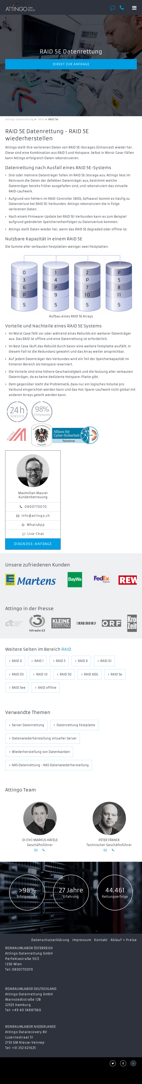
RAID (66, 649)
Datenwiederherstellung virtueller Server (44, 738)
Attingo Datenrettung (19, 119)
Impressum (81, 940)
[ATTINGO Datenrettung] (20, 6)
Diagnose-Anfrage (33, 544)
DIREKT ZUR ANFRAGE (71, 64)
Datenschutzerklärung (50, 940)
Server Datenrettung (28, 725)
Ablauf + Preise (124, 940)
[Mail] (36, 850)
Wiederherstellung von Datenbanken (41, 752)
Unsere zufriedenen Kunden (37, 565)
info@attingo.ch (35, 516)
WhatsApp (36, 525)
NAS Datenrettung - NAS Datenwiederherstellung (50, 765)
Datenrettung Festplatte (76, 725)
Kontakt (101, 940)
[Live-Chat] (114, 7)
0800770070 (36, 507)
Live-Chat (35, 534)
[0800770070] (124, 7)
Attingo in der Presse (29, 608)
